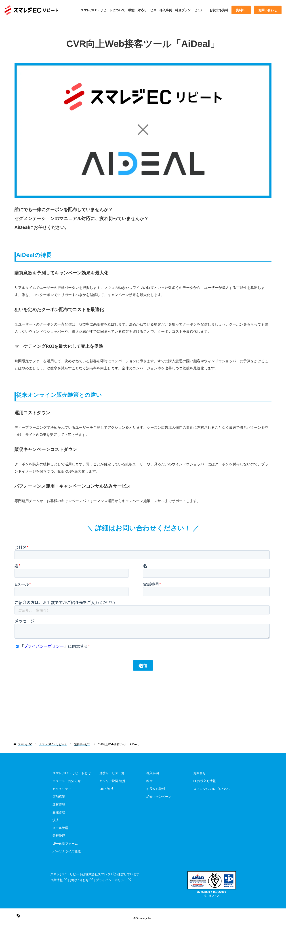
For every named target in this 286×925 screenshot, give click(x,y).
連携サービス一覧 (111, 773)
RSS (18, 915)
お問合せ (199, 773)
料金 (149, 781)
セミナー (200, 10)
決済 (56, 820)
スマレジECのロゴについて (212, 788)
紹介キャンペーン (158, 796)
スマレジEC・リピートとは (72, 773)
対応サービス (147, 10)
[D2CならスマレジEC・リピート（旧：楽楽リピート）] (58, 10)
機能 (131, 10)
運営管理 (59, 804)
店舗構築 (59, 796)
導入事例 (166, 10)
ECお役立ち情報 (204, 781)
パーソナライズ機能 (67, 851)
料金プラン (183, 10)
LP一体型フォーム (65, 843)
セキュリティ (62, 788)
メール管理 (60, 828)
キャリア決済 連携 (112, 781)
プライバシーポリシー (111, 880)
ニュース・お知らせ (67, 781)
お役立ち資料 (219, 10)
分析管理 (59, 835)
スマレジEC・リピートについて (103, 10)
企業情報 (56, 880)
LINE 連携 (106, 788)
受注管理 (59, 812)
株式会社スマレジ (97, 874)
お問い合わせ (79, 880)
